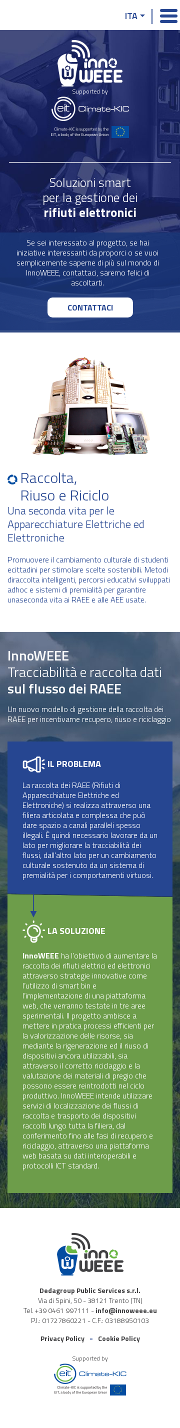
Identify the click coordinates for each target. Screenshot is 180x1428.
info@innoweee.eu (126, 1310)
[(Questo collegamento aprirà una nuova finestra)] (90, 110)
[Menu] (166, 14)
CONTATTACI (90, 308)
